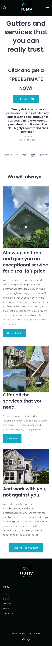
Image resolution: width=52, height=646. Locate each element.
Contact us (8, 613)
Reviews (6, 608)
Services (12, 438)
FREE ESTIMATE (26, 98)
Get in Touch (14, 333)
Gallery (6, 599)
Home (6, 594)
